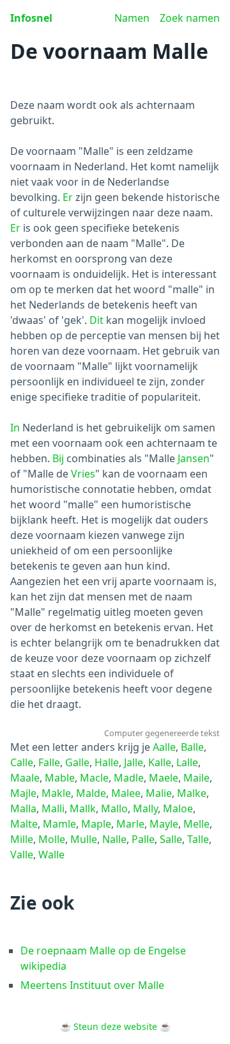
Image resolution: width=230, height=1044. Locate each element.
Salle (171, 839)
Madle (129, 778)
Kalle (159, 762)
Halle (107, 762)
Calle (21, 762)
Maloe (178, 808)
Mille (21, 839)
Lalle (187, 762)
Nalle (114, 839)
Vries (83, 474)
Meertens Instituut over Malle (92, 985)
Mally (145, 808)
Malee (126, 793)
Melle (196, 824)
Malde (91, 793)
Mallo (114, 808)
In (15, 428)
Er (68, 197)
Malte (24, 824)
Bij (58, 458)
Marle (130, 824)
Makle (56, 793)
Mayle (164, 824)
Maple (96, 824)
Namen (132, 18)
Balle (192, 747)
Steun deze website (115, 1026)
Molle (51, 839)
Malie (159, 793)
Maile (196, 778)
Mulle (83, 839)
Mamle (59, 824)
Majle (23, 793)
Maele (163, 778)
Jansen (194, 458)
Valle (21, 854)
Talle (198, 839)
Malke (191, 793)
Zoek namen (190, 18)
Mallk (83, 808)
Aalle (164, 747)
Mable (60, 778)
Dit (96, 320)
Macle (94, 778)
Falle (49, 762)
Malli (53, 808)
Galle (77, 762)
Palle (143, 839)
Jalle (133, 762)
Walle (51, 854)
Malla (23, 808)
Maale (25, 778)
